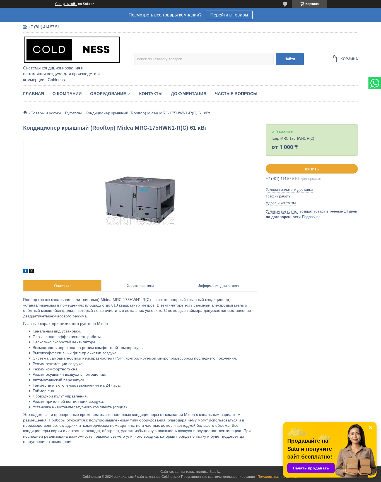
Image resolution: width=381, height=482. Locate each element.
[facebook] (25, 271)
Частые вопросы (236, 93)
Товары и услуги (46, 113)
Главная (33, 93)
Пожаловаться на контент (278, 477)
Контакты (151, 93)
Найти (289, 59)
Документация (188, 93)
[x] (31, 271)
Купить (312, 169)
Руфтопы (73, 113)
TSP (118, 358)
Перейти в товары (229, 15)
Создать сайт (66, 4)
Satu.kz (215, 472)
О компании (67, 93)
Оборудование (108, 93)
